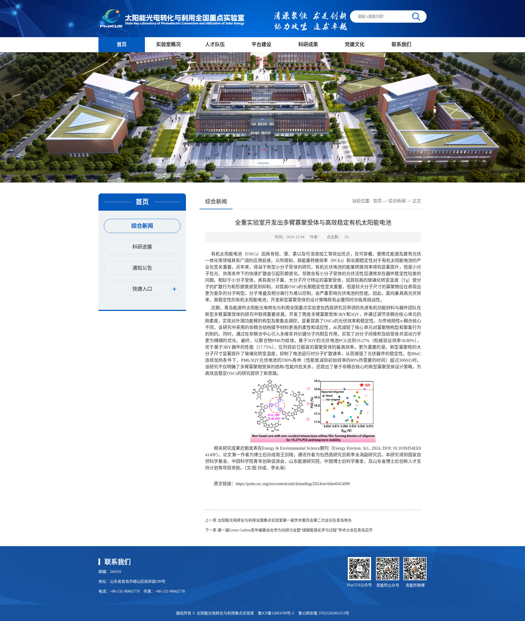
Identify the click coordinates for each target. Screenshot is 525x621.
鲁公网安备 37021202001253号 (323, 613)
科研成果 (308, 44)
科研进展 (142, 247)
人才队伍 (215, 44)
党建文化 (354, 44)
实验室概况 (168, 44)
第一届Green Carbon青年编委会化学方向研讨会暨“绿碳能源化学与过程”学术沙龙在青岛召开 (295, 530)
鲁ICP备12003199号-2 (276, 613)
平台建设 (261, 44)
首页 (122, 44)
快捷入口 (142, 289)
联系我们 (401, 44)
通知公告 (142, 268)
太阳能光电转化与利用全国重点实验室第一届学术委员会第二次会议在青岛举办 (285, 520)
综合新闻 (142, 226)
